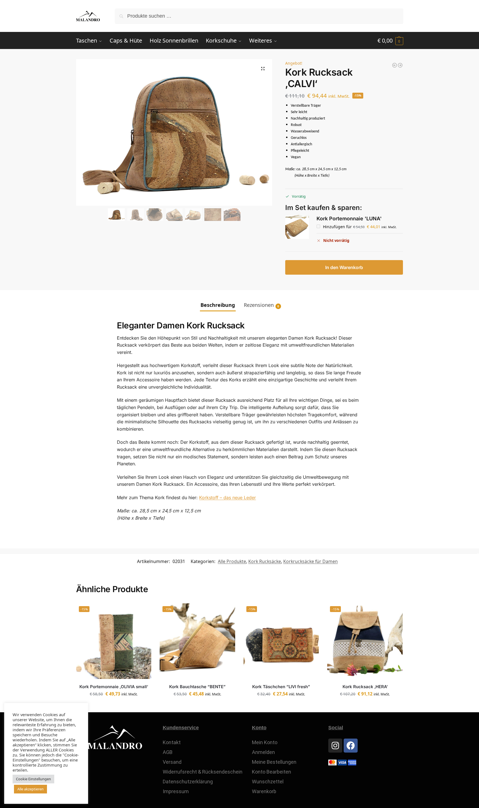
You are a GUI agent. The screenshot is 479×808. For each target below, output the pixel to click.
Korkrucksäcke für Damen (310, 561)
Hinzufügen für (359, 226)
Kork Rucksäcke (264, 561)
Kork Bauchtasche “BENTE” (197, 686)
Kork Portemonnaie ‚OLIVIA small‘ (113, 686)
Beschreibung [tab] (217, 305)
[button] (390, 40)
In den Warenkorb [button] (113, 707)
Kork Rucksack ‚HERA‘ (365, 686)
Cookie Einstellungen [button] (33, 778)
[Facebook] (351, 746)
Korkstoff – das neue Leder (227, 497)
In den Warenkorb (344, 267)
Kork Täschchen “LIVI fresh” (281, 686)
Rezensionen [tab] (261, 305)
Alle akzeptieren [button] (30, 788)
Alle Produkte (232, 561)
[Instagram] (335, 746)
